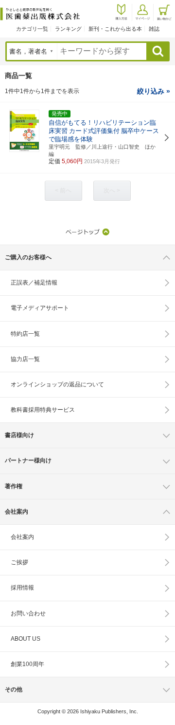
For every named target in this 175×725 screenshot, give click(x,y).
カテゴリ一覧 (32, 29)
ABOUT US (25, 638)
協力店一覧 (25, 359)
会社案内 (22, 537)
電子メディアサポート (40, 308)
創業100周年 (27, 664)
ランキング (68, 29)
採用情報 (22, 587)
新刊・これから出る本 (115, 29)
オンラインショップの (57, 384)
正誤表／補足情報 (34, 282)
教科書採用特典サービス (43, 409)
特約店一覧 (25, 333)
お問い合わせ (28, 613)
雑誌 (154, 29)
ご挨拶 (19, 562)
